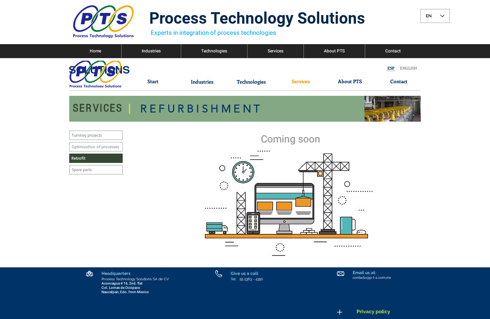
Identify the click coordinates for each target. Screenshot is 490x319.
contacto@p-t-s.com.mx (372, 278)
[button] (390, 68)
